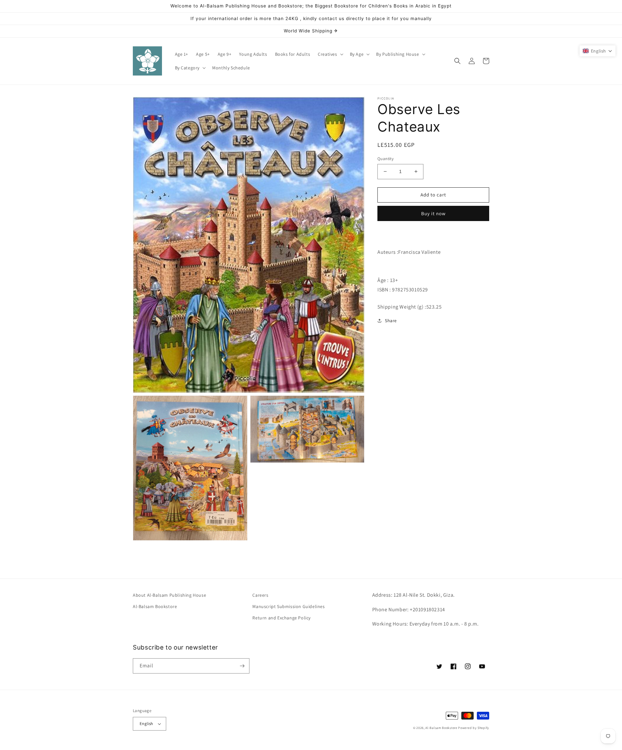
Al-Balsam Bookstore (155, 606)
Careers (260, 595)
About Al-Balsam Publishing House (169, 595)
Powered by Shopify (473, 728)
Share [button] (391, 320)
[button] (330, 54)
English (146, 723)
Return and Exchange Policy (281, 618)
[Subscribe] (242, 666)
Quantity (385, 158)
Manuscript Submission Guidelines (288, 606)
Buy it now (433, 213)
